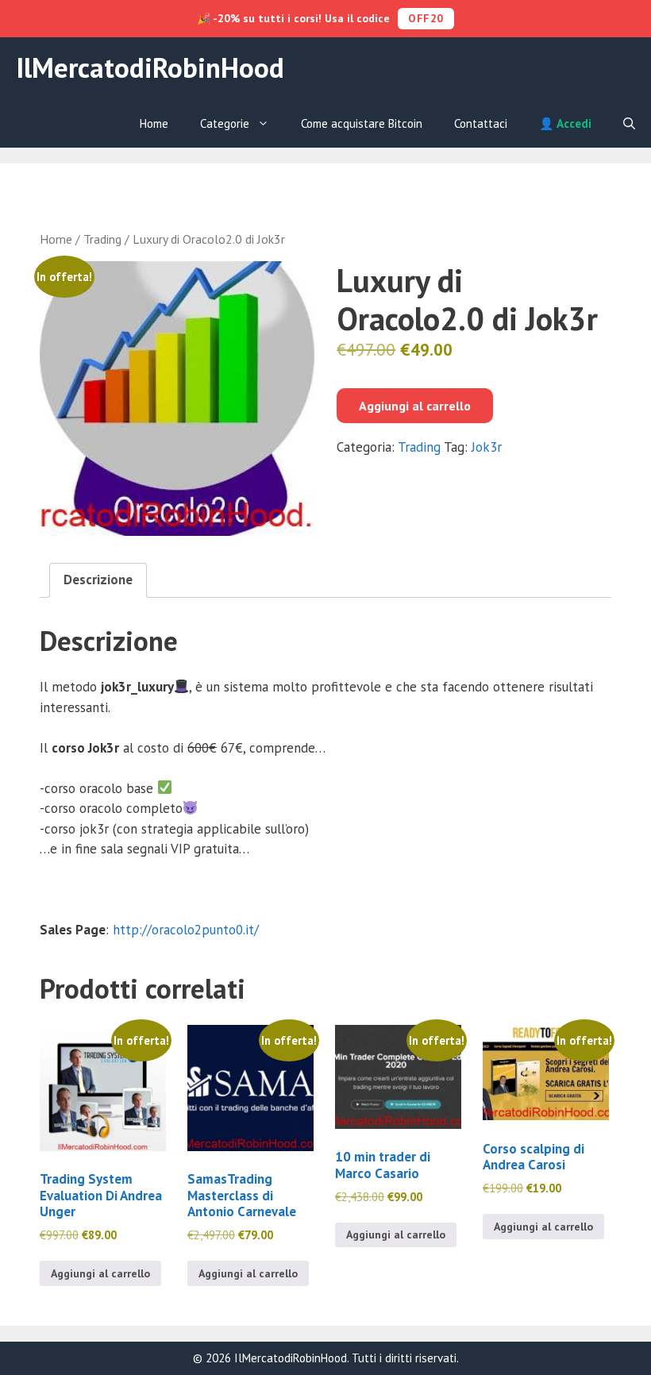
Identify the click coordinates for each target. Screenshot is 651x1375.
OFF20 (426, 18)
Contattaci (480, 123)
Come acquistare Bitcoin (361, 123)
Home (154, 123)
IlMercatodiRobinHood (150, 67)
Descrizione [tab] (98, 579)
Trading (102, 239)
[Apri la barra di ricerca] (629, 124)
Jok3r (487, 447)
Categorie (224, 123)
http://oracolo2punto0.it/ (186, 929)
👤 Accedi (565, 123)
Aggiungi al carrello (415, 406)
